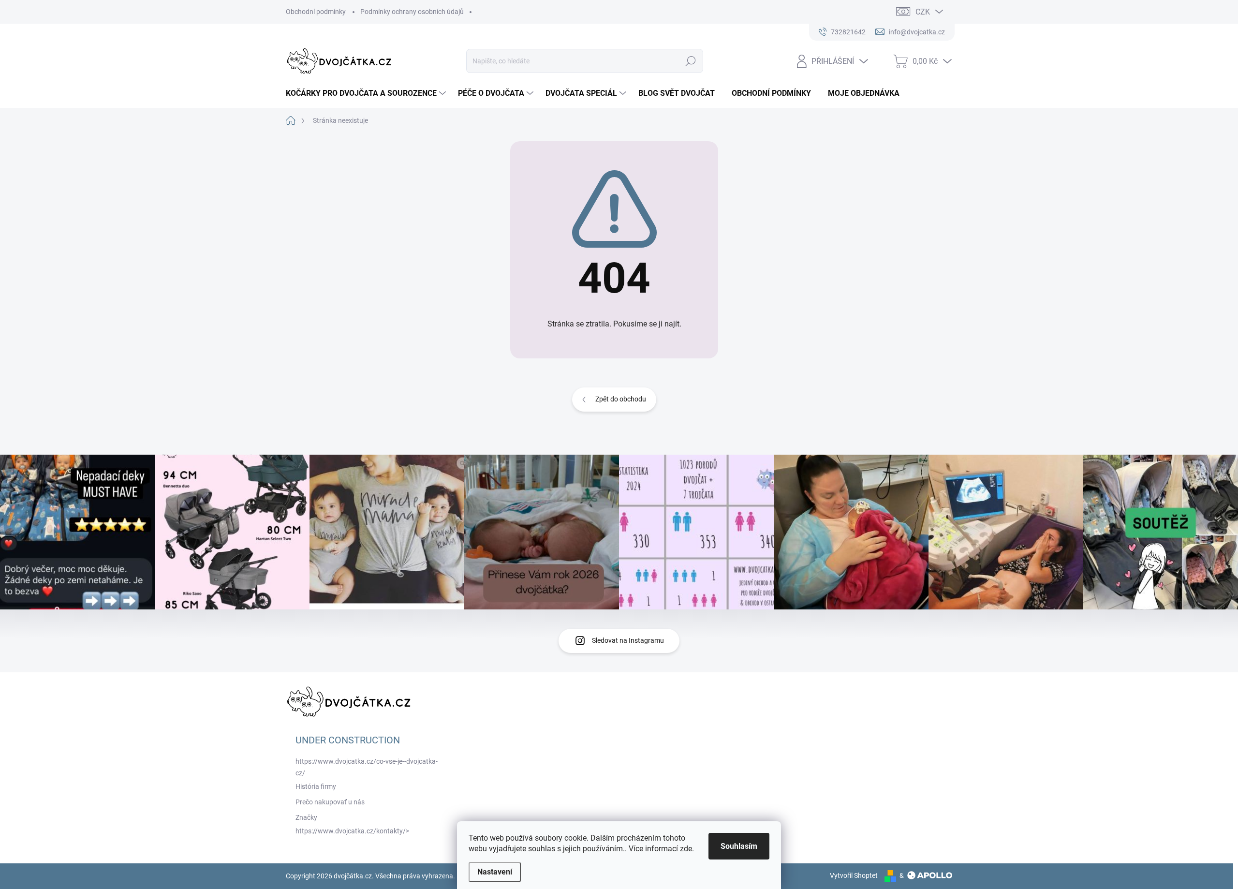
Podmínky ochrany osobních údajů (412, 11)
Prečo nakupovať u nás (330, 802)
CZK (922, 11)
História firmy (315, 786)
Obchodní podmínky (316, 11)
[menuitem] (367, 93)
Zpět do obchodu (620, 399)
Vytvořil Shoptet (854, 875)
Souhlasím (739, 846)
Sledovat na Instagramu (628, 640)
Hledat (691, 61)
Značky (306, 817)
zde (686, 848)
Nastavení (494, 871)
